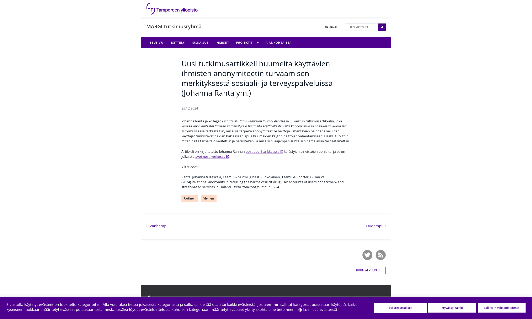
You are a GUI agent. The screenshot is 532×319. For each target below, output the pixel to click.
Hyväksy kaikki (452, 308)
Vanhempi (158, 225)
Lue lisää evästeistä (320, 309)
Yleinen (208, 198)
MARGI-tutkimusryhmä (174, 26)
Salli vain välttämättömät (502, 308)
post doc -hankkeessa (263, 151)
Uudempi (376, 225)
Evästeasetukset (400, 308)
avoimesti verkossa (210, 156)
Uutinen (190, 198)
